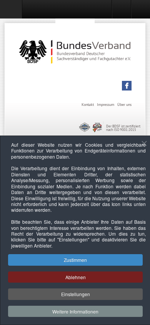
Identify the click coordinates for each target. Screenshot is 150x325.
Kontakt (88, 104)
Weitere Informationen (75, 311)
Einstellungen (75, 294)
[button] (127, 85)
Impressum (105, 104)
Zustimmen (75, 259)
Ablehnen (75, 277)
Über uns (124, 104)
